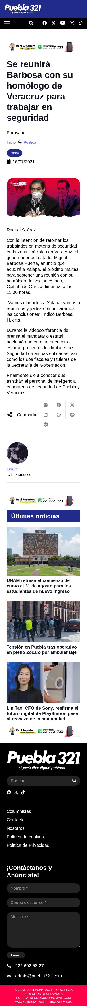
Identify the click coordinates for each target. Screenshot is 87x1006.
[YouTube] (62, 23)
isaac (20, 132)
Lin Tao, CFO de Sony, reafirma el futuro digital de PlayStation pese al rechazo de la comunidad (42, 713)
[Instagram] (72, 23)
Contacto (16, 819)
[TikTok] (81, 23)
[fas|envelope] (11, 976)
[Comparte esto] (59, 405)
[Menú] (7, 23)
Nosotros (16, 828)
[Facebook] (44, 23)
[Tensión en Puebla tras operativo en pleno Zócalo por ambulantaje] (43, 603)
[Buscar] (74, 781)
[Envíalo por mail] (45, 405)
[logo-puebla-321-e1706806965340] (22, 9)
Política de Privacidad (28, 845)
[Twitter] (53, 23)
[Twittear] (72, 405)
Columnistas (19, 811)
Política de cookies (25, 836)
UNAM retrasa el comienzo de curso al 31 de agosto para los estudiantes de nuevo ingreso (39, 586)
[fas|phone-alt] (11, 966)
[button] (31, 23)
